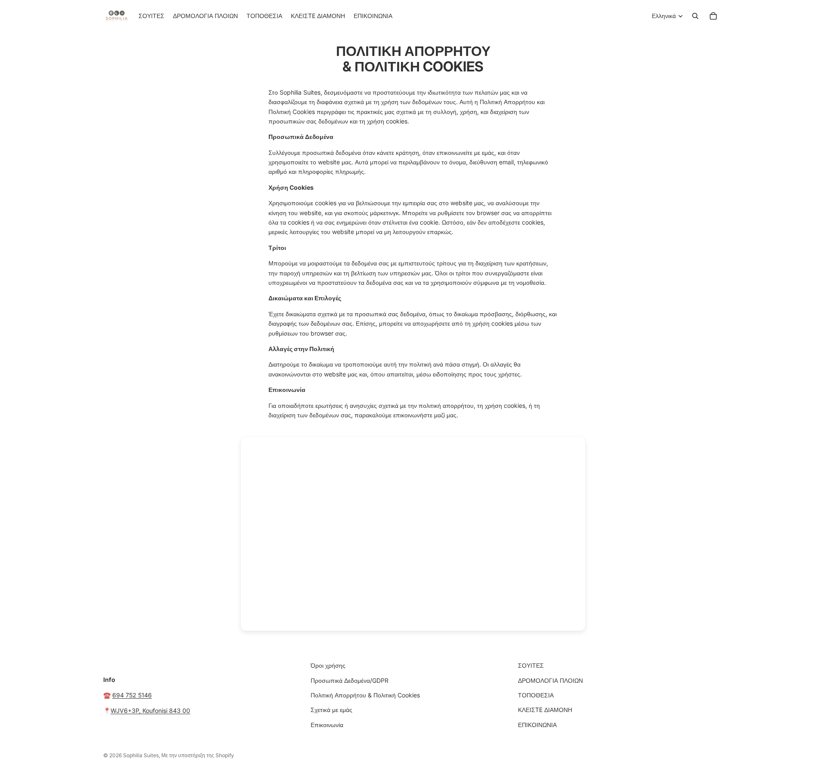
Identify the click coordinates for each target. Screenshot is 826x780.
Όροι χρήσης (328, 665)
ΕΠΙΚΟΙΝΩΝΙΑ (537, 724)
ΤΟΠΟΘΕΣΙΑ (536, 695)
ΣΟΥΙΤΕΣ (531, 665)
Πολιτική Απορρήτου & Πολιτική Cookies (365, 695)
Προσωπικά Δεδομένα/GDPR (349, 680)
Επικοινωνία (327, 724)
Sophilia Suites (141, 755)
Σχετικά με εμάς (331, 709)
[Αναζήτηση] (695, 15)
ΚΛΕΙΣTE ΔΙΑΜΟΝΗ (545, 709)
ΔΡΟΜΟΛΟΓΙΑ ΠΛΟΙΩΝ (550, 680)
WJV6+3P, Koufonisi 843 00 (150, 710)
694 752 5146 (132, 695)
